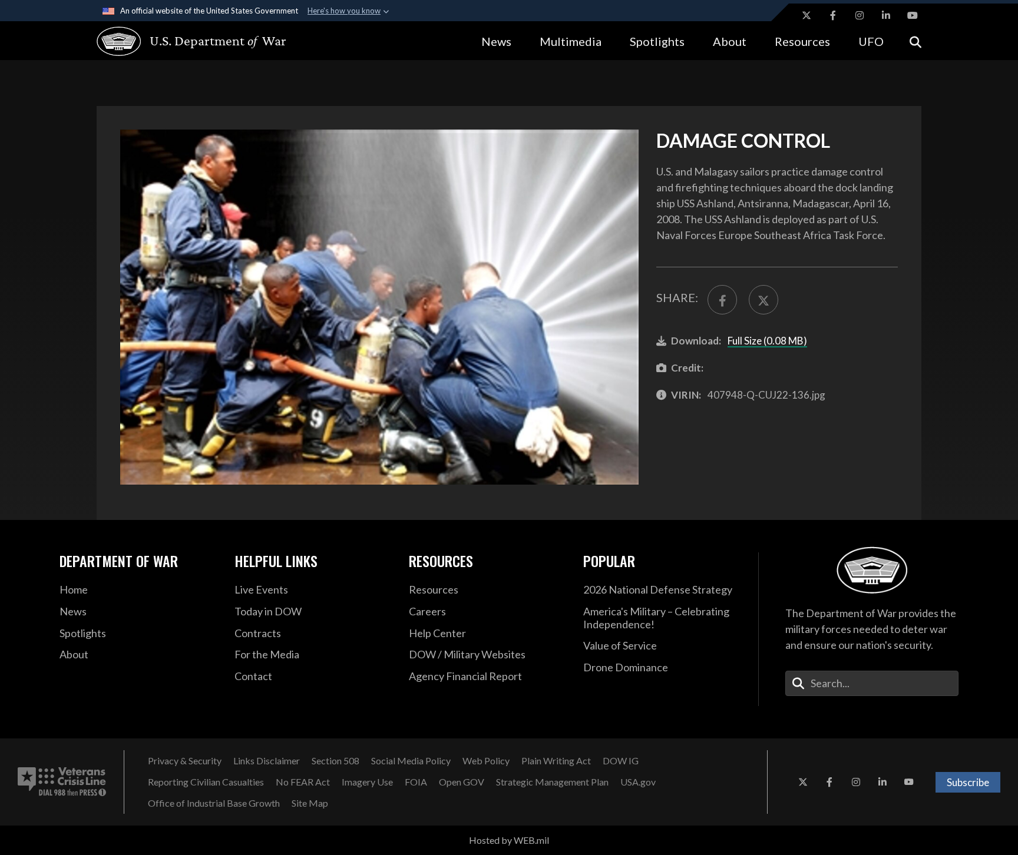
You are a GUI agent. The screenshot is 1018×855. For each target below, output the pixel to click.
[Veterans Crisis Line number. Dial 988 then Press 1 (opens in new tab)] (62, 782)
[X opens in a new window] (806, 15)
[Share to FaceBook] (722, 299)
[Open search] (915, 41)
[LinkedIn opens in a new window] (886, 15)
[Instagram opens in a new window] (859, 15)
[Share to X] (763, 299)
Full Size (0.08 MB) (767, 340)
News (496, 41)
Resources (802, 41)
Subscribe (968, 782)
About (729, 41)
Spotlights (657, 41)
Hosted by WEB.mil (509, 840)
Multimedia (570, 41)
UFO (871, 41)
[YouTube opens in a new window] (912, 15)
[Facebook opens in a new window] (833, 15)
